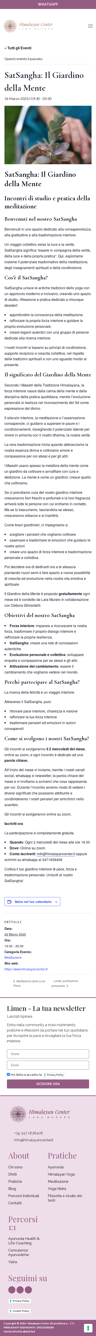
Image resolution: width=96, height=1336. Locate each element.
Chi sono (15, 1167)
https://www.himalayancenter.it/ (26, 969)
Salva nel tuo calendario (33, 901)
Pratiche (15, 1181)
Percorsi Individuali (23, 1196)
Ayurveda (56, 1167)
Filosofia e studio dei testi (65, 1198)
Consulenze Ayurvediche (18, 1252)
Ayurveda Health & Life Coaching (24, 1241)
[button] (90, 26)
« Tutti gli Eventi (17, 47)
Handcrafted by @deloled (19, 1331)
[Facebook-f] (39, 12)
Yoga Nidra (57, 1189)
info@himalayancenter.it (56, 853)
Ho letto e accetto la (36, 1074)
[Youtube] (56, 12)
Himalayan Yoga (61, 1174)
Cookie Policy (21, 1310)
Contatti (15, 1203)
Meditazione (13, 957)
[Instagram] (48, 12)
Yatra (12, 1262)
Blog (12, 1189)
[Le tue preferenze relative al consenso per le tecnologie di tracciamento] (88, 1328)
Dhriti (12, 1174)
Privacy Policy (55, 1074)
